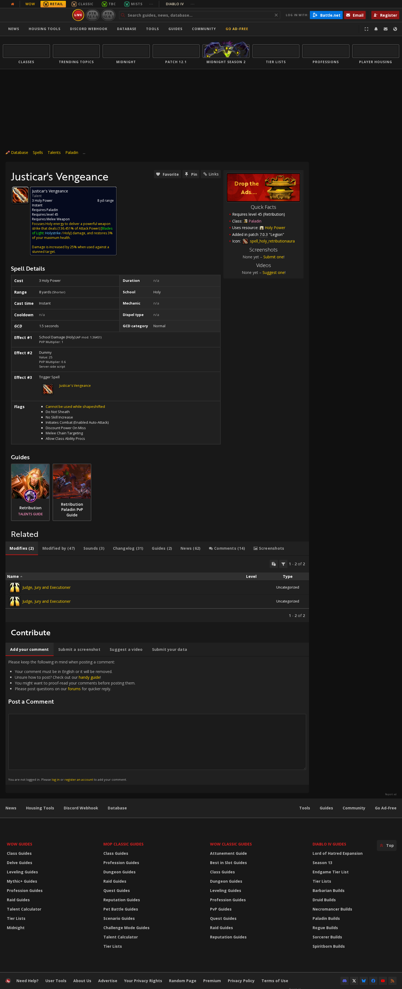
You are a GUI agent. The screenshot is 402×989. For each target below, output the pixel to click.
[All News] (12, 4)
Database (126, 29)
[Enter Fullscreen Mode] (366, 29)
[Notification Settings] (376, 29)
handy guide (89, 677)
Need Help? (27, 980)
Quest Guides (116, 890)
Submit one (273, 256)
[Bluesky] (364, 981)
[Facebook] (373, 981)
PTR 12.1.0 (93, 15)
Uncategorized (287, 587)
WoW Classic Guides (231, 844)
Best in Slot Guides (228, 862)
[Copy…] (274, 564)
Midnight (16, 927)
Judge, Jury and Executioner (46, 587)
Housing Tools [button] (44, 29)
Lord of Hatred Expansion (338, 853)
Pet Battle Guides (120, 909)
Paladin (71, 152)
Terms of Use (274, 980)
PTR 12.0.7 (108, 15)
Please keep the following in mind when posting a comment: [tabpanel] (71, 720)
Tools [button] (152, 29)
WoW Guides (19, 844)
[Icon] (20, 195)
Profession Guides (25, 890)
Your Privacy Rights (143, 980)
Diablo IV (180, 4)
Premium (212, 980)
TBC (112, 4)
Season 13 (322, 862)
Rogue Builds (325, 927)
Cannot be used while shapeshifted (75, 406)
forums (74, 688)
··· (151, 4)
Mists (136, 4)
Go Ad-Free (237, 29)
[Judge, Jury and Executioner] (15, 587)
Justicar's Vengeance (75, 385)
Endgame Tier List (331, 871)
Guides (175, 29)
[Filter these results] (283, 564)
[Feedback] (385, 29)
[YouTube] (383, 981)
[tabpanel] (157, 589)
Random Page (182, 980)
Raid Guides (18, 899)
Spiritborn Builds (329, 946)
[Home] (36, 15)
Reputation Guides (121, 899)
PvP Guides (221, 909)
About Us (82, 980)
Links (214, 174)
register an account (79, 779)
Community (204, 29)
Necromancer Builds (332, 909)
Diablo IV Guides (329, 844)
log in (56, 779)
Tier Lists (16, 918)
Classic (86, 4)
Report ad (391, 794)
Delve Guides (19, 862)
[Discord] (344, 981)
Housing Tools (40, 807)
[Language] (395, 29)
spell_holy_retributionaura (272, 241)
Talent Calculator (24, 909)
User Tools (55, 980)
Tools (304, 807)
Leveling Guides (22, 871)
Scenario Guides (119, 918)
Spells (38, 152)
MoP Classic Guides (123, 844)
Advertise (107, 980)
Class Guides (19, 853)
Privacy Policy (241, 980)
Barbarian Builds (329, 890)
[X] (354, 981)
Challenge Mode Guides (126, 927)
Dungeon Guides (119, 871)
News (13, 29)
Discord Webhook (88, 29)
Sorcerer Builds (327, 937)
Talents (54, 152)
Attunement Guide (228, 853)
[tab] (21, 548)
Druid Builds (324, 899)
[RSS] (392, 981)
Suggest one (274, 272)
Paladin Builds (326, 918)
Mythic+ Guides (22, 881)
